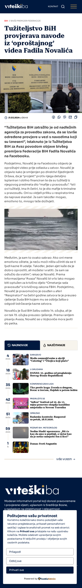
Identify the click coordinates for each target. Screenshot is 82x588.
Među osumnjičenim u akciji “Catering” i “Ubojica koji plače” (49, 359)
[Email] (70, 118)
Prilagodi (15, 552)
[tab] (22, 345)
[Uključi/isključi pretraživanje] (63, 7)
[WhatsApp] (59, 118)
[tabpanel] (41, 407)
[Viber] (64, 118)
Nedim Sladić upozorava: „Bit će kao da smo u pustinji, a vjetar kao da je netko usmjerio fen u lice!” (51, 434)
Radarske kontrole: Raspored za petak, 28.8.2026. (47, 418)
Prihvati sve (16, 570)
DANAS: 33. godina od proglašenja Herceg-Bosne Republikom (50, 374)
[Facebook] (53, 118)
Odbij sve (15, 561)
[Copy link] (76, 118)
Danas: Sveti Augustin (43, 443)
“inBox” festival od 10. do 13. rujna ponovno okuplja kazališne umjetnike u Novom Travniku (50, 405)
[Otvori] (73, 7)
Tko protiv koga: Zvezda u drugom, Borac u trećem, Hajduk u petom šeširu (53, 389)
